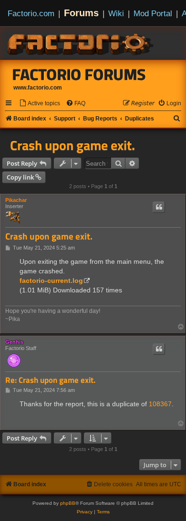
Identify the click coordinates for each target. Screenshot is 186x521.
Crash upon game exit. (72, 145)
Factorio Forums (79, 74)
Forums (81, 13)
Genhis (14, 342)
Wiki (116, 13)
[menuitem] (39, 103)
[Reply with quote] (159, 207)
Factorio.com (31, 13)
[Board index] (81, 43)
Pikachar (16, 200)
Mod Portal (153, 13)
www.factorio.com (37, 87)
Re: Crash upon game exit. (50, 380)
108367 (160, 404)
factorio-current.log (51, 280)
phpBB (67, 503)
